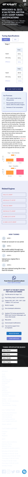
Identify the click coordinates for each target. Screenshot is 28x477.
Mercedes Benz (7, 380)
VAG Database (7, 417)
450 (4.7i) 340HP (7, 194)
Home (3, 21)
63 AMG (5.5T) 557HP (9, 216)
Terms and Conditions (9, 442)
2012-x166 (7, 22)
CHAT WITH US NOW (14, 282)
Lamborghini (6, 392)
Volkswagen (6, 382)
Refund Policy (6, 446)
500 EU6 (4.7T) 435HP (9, 211)
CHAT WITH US (14, 338)
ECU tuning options (8, 419)
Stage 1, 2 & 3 (6, 399)
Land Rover (6, 387)
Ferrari (4, 378)
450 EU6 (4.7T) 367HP (9, 200)
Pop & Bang (6, 403)
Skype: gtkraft (6, 424)
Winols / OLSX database (10, 401)
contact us (23, 138)
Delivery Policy (7, 444)
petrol (12, 22)
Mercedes (22, 21)
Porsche (5, 383)
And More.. (5, 394)
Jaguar (4, 389)
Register (5, 436)
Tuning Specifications (12, 21)
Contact (4, 431)
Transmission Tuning (9, 405)
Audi (3, 374)
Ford (3, 385)
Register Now (14, 333)
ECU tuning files (7, 415)
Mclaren (4, 390)
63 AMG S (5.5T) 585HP (9, 222)
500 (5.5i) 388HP (7, 205)
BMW (4, 376)
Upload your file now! (14, 89)
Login (4, 433)
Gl (2, 22)
